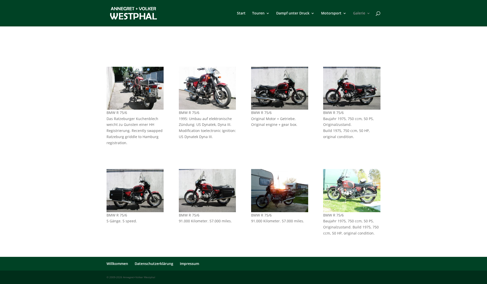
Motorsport (331, 13)
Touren (258, 13)
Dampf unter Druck (292, 13)
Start (241, 13)
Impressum (189, 263)
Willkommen (117, 263)
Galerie (359, 13)
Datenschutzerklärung (154, 263)
